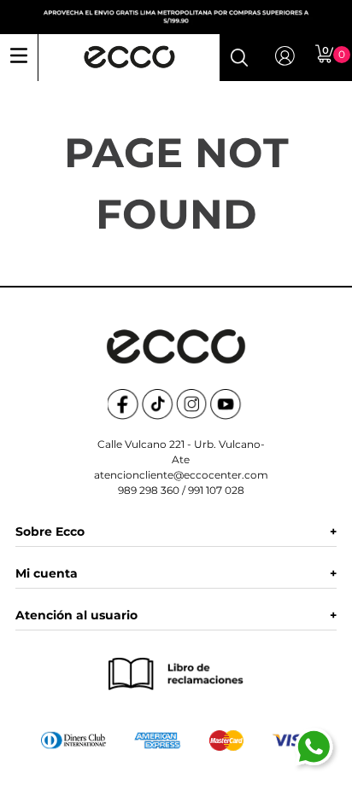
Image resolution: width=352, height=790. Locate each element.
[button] (239, 57)
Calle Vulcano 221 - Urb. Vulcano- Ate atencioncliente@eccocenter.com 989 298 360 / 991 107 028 (181, 467)
